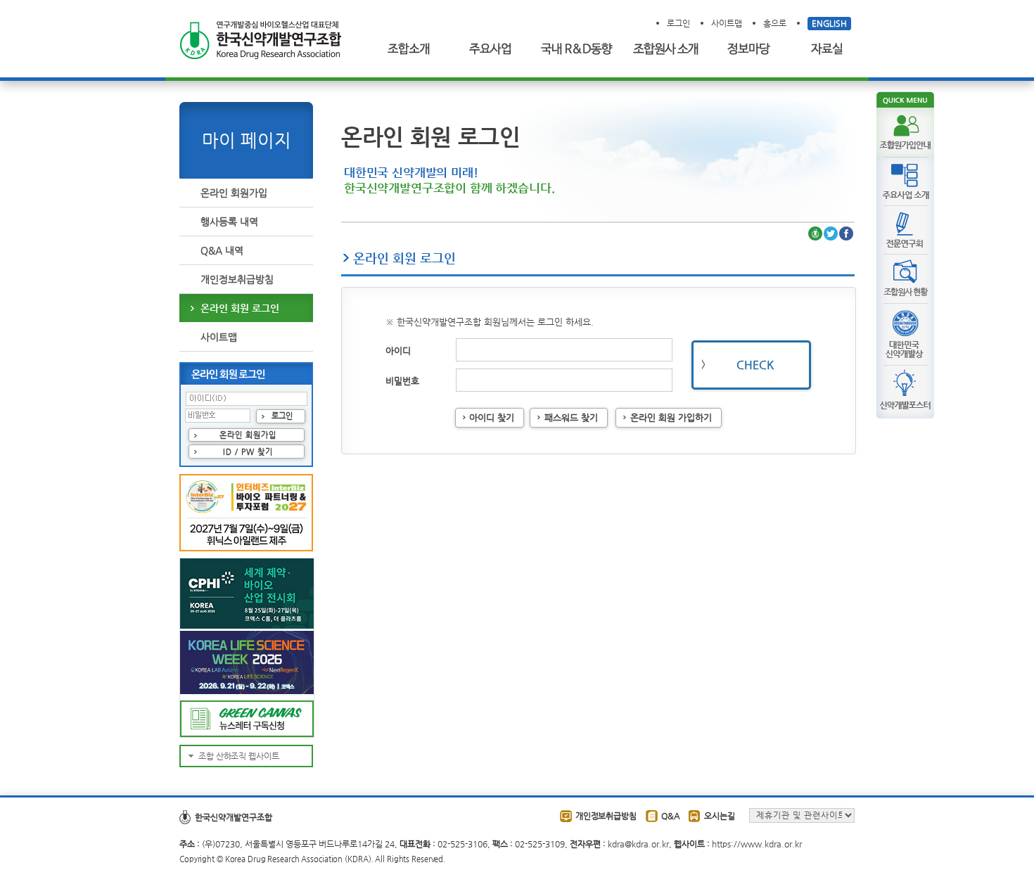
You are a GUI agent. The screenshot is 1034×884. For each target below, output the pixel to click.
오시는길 (719, 816)
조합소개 (411, 49)
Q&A (670, 816)
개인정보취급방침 (237, 279)
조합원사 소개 (664, 49)
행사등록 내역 (229, 221)
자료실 (830, 49)
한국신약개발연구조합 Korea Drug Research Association (260, 40)
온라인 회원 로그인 (239, 308)
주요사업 (491, 49)
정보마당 (750, 49)
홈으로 (774, 23)
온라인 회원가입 (233, 192)
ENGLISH (829, 23)
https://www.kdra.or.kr (757, 844)
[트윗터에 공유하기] (831, 234)
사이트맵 (726, 23)
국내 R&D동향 (573, 49)
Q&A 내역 (221, 250)
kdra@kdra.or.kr (638, 844)
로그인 (678, 23)
